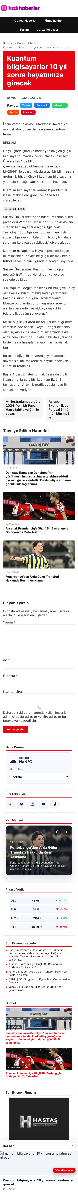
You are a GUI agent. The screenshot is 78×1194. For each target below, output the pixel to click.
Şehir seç (16, 768)
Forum (24, 29)
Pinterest (28, 112)
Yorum (9, 622)
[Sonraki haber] (65, 832)
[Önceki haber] (57, 832)
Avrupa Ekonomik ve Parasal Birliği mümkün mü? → (59, 409)
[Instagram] (32, 804)
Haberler (8, 43)
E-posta (10, 676)
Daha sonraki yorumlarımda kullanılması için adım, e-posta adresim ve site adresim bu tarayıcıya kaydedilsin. (36, 717)
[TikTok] (55, 804)
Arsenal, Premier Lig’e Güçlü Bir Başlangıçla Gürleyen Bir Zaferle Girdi (35, 965)
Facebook (42, 105)
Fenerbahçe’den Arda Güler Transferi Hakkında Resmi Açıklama (38, 973)
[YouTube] (43, 804)
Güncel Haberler (25, 20)
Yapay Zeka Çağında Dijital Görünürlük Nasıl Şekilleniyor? (36, 988)
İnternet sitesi (13, 692)
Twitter (26, 105)
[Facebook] (10, 804)
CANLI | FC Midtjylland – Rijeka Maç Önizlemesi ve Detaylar (40, 981)
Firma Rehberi (54, 20)
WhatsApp (59, 105)
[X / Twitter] (21, 804)
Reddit (13, 112)
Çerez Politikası (47, 29)
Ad (6, 660)
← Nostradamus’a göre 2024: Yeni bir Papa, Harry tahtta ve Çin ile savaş (23, 407)
